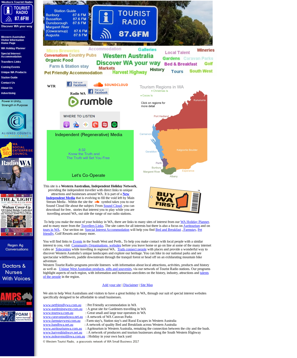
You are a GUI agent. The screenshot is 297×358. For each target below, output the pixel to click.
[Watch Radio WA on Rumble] (90, 107)
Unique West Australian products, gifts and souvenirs (95, 269)
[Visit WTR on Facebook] (76, 86)
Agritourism (191, 226)
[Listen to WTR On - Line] (111, 86)
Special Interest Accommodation (11, 55)
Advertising (8, 93)
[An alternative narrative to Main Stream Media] (16, 235)
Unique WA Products (14, 72)
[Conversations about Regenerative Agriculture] (16, 255)
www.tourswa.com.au (58, 313)
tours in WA (51, 229)
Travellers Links (11, 61)
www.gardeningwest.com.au (62, 309)
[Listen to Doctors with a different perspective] (16, 282)
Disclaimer (130, 285)
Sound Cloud (112, 206)
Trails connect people (132, 249)
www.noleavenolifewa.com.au (64, 336)
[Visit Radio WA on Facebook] (98, 93)
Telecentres (63, 249)
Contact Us (8, 82)
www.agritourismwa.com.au (62, 328)
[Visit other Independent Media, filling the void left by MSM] (90, 179)
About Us (7, 88)
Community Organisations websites (96, 245)
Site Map (146, 285)
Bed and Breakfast (168, 229)
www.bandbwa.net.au (58, 324)
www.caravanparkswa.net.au (63, 317)
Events (77, 241)
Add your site (111, 285)
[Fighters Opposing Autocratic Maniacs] (16, 321)
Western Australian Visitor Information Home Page (13, 40)
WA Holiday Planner (13, 48)
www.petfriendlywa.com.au (62, 305)
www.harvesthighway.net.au (62, 332)
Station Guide (9, 77)
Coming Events (10, 67)
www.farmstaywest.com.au (61, 321)
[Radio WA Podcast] (16, 189)
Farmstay (190, 229)
